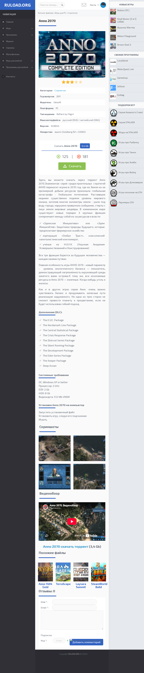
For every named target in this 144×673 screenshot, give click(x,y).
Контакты (10, 76)
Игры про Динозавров (131, 182)
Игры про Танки (127, 152)
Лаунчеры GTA (126, 202)
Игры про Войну (127, 172)
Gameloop (122, 77)
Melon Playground (126, 36)
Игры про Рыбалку (129, 142)
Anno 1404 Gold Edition (45, 587)
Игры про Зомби (127, 162)
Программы (11, 35)
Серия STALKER (127, 122)
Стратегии (72, 13)
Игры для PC (60, 13)
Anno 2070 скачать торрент (65, 546)
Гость (93, 5)
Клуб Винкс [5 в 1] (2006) (126, 20)
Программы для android (17, 67)
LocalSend (122, 60)
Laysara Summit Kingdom (80, 587)
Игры (8, 28)
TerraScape (63, 583)
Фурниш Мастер (126, 27)
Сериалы (10, 48)
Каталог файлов (45, 13)
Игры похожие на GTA (130, 192)
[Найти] (62, 5)
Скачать (74, 166)
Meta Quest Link (125, 69)
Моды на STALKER (128, 132)
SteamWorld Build (98, 585)
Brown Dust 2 (124, 44)
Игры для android (14, 60)
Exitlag (120, 95)
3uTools (121, 86)
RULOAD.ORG (17, 5)
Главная (9, 22)
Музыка (9, 41)
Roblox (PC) (123, 10)
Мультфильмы (12, 54)
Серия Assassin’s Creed (131, 112)
